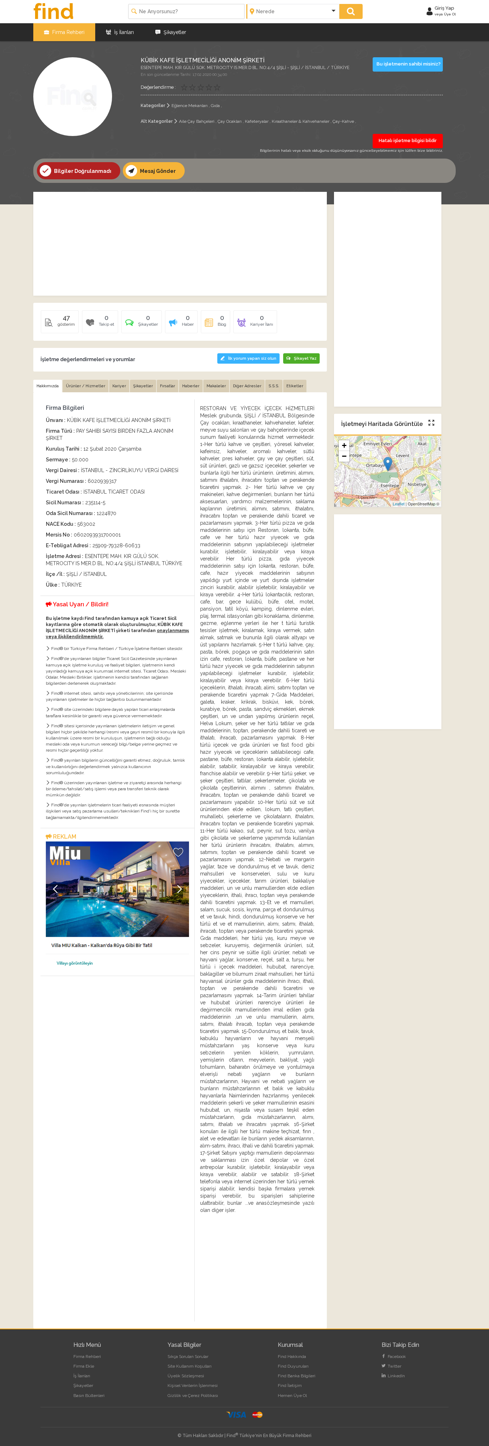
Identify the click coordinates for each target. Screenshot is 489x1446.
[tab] (141, 324)
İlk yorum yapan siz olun (252, 358)
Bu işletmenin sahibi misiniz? (409, 64)
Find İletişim (290, 1385)
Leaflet (399, 503)
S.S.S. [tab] (273, 386)
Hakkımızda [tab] (48, 386)
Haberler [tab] (190, 386)
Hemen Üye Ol (292, 1395)
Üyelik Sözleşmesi (186, 1375)
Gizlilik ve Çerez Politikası (193, 1395)
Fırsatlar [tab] (167, 386)
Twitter (394, 1366)
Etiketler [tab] (294, 386)
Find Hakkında (292, 1356)
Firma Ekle (83, 1366)
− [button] (344, 456)
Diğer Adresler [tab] (247, 386)
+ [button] (344, 445)
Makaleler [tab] (216, 386)
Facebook (396, 1356)
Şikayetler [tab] (143, 386)
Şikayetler (174, 32)
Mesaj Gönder (157, 171)
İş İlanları (123, 32)
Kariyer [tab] (119, 386)
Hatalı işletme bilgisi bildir (408, 140)
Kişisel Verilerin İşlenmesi (193, 1385)
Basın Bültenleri (89, 1395)
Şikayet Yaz (305, 358)
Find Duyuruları (293, 1366)
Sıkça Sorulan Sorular (188, 1356)
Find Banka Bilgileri (296, 1375)
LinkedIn (396, 1375)
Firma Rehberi (67, 32)
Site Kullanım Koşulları (190, 1366)
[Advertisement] (180, 244)
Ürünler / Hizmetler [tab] (85, 386)
